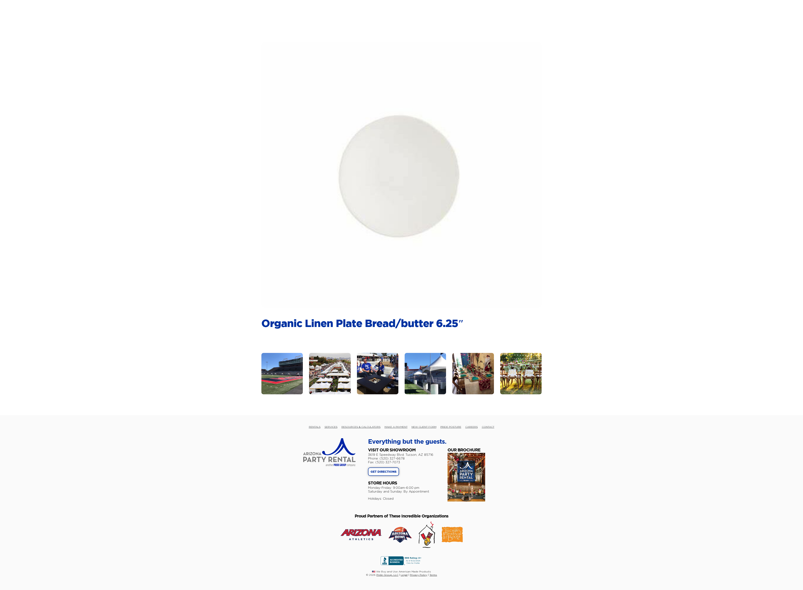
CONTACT (488, 426)
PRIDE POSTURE (450, 426)
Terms (433, 574)
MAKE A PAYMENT (396, 426)
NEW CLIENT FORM (424, 426)
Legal (404, 574)
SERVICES (331, 426)
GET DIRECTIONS (383, 472)
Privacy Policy (418, 574)
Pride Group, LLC (387, 574)
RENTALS (315, 426)
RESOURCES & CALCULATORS (361, 426)
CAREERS (471, 426)
